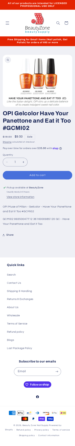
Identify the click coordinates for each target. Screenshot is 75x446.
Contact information (48, 435)
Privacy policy (41, 430)
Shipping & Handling (19, 291)
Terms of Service (17, 323)
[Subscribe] (57, 371)
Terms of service (61, 430)
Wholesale (13, 315)
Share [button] (10, 235)
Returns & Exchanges (20, 299)
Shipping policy (27, 435)
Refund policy (15, 332)
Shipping (7, 142)
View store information (20, 197)
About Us (12, 307)
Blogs (10, 340)
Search (11, 274)
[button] (7, 23)
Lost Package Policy (19, 348)
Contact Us (14, 283)
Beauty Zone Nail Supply (35, 425)
